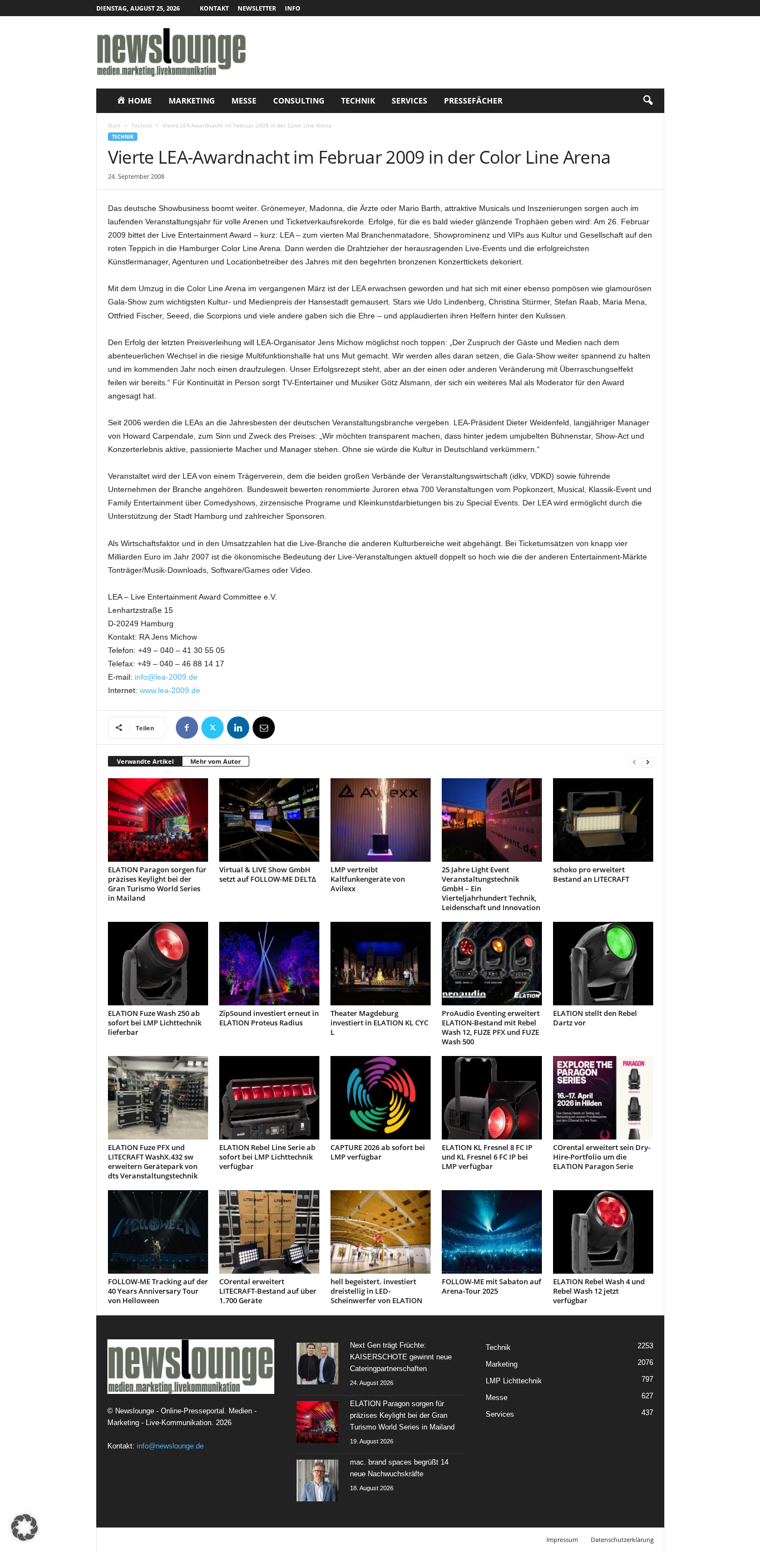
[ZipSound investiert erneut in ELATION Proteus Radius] (269, 963)
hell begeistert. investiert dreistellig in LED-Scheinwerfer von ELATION (376, 1290)
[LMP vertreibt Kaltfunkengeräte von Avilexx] (380, 820)
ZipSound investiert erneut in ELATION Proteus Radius (269, 1018)
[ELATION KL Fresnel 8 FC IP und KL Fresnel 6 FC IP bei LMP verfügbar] (492, 1098)
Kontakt (214, 8)
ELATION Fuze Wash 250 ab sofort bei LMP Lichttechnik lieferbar (154, 1022)
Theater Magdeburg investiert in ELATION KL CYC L (379, 1022)
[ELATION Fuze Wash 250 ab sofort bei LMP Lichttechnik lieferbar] (158, 963)
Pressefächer (473, 100)
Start (114, 125)
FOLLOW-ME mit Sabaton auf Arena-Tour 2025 (491, 1286)
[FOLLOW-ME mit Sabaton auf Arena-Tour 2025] (492, 1232)
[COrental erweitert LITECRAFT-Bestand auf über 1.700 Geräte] (269, 1232)
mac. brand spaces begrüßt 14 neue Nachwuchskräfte (399, 1468)
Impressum (562, 1539)
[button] (647, 101)
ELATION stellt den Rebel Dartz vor (595, 1018)
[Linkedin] (238, 727)
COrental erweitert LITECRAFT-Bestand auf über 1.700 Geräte (268, 1290)
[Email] (264, 727)
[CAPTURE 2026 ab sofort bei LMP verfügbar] (380, 1098)
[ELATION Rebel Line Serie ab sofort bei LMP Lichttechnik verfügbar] (269, 1098)
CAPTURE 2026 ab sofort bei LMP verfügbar (377, 1152)
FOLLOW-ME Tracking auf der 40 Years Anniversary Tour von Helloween (158, 1290)
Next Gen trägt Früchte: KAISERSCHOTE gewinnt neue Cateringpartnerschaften (401, 1357)
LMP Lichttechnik (514, 1381)
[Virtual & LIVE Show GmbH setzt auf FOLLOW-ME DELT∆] (269, 820)
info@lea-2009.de (166, 676)
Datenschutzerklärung (622, 1539)
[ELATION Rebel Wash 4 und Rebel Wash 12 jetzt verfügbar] (603, 1232)
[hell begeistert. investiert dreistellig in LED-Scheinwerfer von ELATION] (380, 1232)
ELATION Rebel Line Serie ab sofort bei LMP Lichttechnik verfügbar (267, 1156)
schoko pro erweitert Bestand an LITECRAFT (591, 874)
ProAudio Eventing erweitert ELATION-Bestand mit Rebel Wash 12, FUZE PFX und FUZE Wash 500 (491, 1027)
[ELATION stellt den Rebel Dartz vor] (603, 963)
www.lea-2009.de (170, 690)
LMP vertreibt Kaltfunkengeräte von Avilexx (367, 879)
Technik (358, 100)
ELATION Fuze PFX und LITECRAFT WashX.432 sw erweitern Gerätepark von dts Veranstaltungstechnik (153, 1161)
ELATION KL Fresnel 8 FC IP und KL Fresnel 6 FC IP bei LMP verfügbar (487, 1156)
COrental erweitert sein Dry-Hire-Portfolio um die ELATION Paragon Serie (601, 1156)
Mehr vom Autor (215, 761)
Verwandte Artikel (145, 761)
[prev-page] (634, 762)
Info (292, 8)
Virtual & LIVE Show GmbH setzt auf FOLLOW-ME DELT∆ (267, 874)
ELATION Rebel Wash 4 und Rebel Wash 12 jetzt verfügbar (599, 1290)
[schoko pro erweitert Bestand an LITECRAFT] (603, 820)
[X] (212, 727)
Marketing (192, 100)
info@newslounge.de (170, 1446)
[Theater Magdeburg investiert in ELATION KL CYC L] (380, 963)
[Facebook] (187, 727)
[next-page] (647, 762)
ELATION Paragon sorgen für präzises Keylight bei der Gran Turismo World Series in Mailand (157, 884)
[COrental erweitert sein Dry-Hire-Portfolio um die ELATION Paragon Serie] (603, 1098)
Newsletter (257, 8)
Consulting (298, 100)
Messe (243, 100)
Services (409, 100)
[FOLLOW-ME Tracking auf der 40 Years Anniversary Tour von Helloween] (158, 1232)
